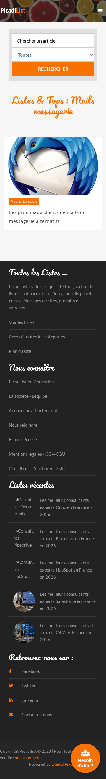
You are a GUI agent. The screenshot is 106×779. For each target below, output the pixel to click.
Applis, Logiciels (24, 201)
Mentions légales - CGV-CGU (37, 454)
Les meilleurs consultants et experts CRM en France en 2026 (67, 632)
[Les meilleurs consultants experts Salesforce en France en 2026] (24, 601)
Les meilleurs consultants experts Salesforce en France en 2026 (68, 601)
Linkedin (29, 700)
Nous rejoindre (23, 425)
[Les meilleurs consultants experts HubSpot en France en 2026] (24, 570)
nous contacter (28, 757)
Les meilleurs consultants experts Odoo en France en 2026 (66, 507)
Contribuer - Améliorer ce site (37, 468)
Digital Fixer (63, 764)
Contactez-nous (36, 714)
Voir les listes (22, 322)
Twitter (28, 685)
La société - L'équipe (28, 396)
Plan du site (20, 351)
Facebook (30, 671)
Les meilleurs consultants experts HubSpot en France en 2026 (66, 570)
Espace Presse (23, 439)
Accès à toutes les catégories (37, 336)
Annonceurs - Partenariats (34, 410)
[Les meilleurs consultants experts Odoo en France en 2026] (24, 507)
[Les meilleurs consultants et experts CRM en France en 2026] (24, 632)
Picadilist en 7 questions (32, 381)
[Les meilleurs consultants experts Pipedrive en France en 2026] (24, 538)
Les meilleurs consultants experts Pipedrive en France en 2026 (67, 538)
